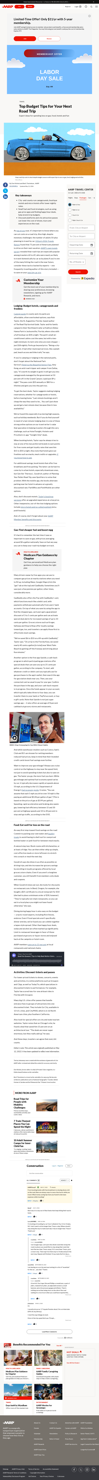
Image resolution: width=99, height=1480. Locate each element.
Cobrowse (60, 1476)
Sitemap (5, 1469)
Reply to (36, 1242)
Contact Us (53, 1423)
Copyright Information (37, 1473)
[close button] (89, 16)
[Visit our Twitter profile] (80, 1469)
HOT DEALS (73, 1352)
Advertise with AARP (72, 1423)
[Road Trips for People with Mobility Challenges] (46, 1106)
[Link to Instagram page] (87, 1469)
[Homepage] (8, 6)
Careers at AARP (70, 1428)
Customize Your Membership (34, 281)
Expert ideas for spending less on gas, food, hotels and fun (44, 115)
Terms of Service (33, 1469)
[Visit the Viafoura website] (68, 1338)
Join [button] (19, 6)
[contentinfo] (36, 745)
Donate (36, 1428)
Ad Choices (32, 1476)
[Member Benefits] (8, 1345)
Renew (49, 39)
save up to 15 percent (37, 944)
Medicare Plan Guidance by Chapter (40, 556)
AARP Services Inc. (71, 1444)
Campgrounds (20, 314)
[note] (49, 178)
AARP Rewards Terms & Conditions (14, 1473)
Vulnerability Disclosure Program (14, 1476)
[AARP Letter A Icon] (18, 555)
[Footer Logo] (14, 1422)
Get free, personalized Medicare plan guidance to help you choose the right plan (40, 565)
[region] (49, 1253)
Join (24, 39)
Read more (68, 1256)
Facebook (5, 185)
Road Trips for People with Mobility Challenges (21, 1103)
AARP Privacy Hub (18, 1469)
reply (30, 1201)
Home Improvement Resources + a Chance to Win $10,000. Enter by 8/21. (46, 2)
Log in (54, 1166)
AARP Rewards (39, 1444)
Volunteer (37, 1433)
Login (76, 6)
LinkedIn (5, 196)
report (68, 1217)
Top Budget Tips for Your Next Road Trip (45, 108)
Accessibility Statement (51, 1469)
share (69, 1201)
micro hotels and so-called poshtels (36, 507)
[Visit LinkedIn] (93, 1469)
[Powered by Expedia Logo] (83, 279)
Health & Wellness (31, 552)
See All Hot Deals (73, 1363)
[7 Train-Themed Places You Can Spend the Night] (46, 1127)
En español (13, 186)
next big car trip (34, 272)
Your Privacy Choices (47, 1476)
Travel (22, 101)
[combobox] (81, 227)
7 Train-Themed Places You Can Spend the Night (22, 1124)
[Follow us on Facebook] (74, 1469)
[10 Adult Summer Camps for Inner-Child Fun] (46, 1146)
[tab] (71, 198)
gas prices (20, 230)
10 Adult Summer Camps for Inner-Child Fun (23, 1143)
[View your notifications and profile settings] (71, 1180)
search (78, 272)
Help (85, 6)
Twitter (5, 190)
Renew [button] (30, 6)
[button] (91, 6)
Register (68, 6)
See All (59, 1345)
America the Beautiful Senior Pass (36, 364)
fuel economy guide (30, 790)
